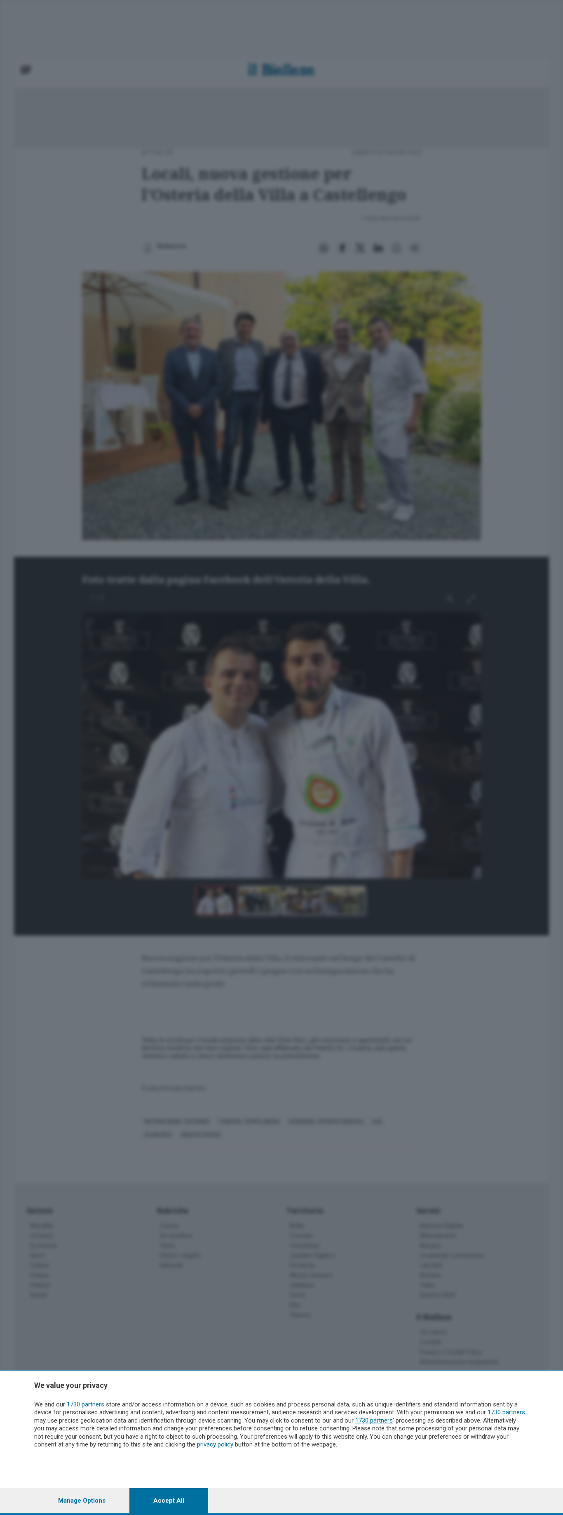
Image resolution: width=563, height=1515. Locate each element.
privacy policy (215, 1444)
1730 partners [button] (85, 1404)
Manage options (82, 1500)
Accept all (168, 1500)
